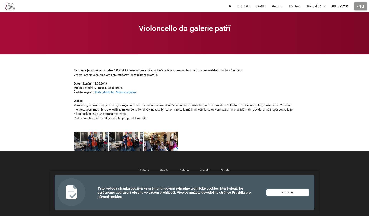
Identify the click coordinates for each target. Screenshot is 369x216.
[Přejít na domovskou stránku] (10, 6)
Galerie (184, 170)
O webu (225, 170)
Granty (164, 170)
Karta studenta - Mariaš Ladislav (115, 92)
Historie (144, 170)
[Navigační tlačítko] (360, 6)
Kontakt (205, 170)
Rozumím (287, 192)
